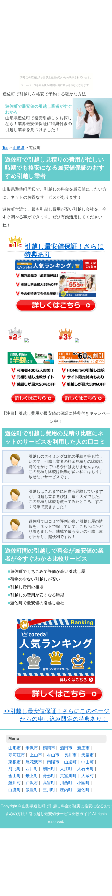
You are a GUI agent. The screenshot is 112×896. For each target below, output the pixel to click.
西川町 (32, 769)
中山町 (87, 762)
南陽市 (53, 762)
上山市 (36, 755)
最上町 (32, 776)
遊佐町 (83, 790)
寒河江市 (16, 755)
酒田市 (66, 748)
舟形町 (49, 776)
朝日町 (49, 769)
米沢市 (32, 748)
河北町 (14, 769)
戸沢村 (32, 783)
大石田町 (85, 769)
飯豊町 (32, 790)
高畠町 (49, 783)
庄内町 (66, 790)
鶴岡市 (49, 748)
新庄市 (83, 748)
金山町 (14, 776)
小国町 (83, 783)
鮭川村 (14, 783)
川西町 (66, 783)
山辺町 (70, 762)
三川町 (49, 790)
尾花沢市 (34, 762)
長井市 (70, 755)
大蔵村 (87, 776)
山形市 (14, 748)
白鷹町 (14, 790)
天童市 (87, 755)
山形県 (18, 148)
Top (5, 148)
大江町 (66, 769)
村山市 (53, 755)
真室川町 (68, 776)
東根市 (14, 762)
